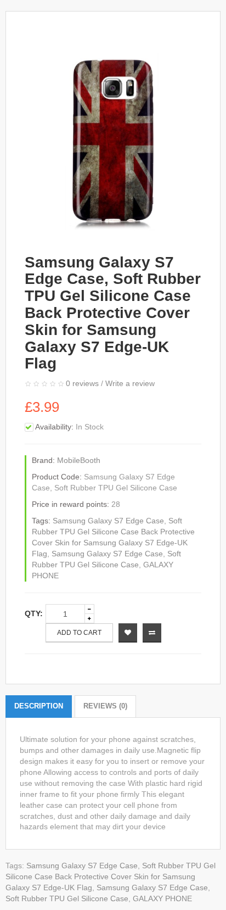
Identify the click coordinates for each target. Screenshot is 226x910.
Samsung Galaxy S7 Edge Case (108, 520)
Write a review (130, 383)
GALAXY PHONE (162, 898)
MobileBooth (78, 460)
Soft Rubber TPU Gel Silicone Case (66, 898)
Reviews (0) (105, 706)
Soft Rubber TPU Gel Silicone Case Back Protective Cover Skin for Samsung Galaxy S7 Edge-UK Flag (110, 876)
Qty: (34, 613)
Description (38, 706)
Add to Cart (79, 633)
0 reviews (82, 383)
